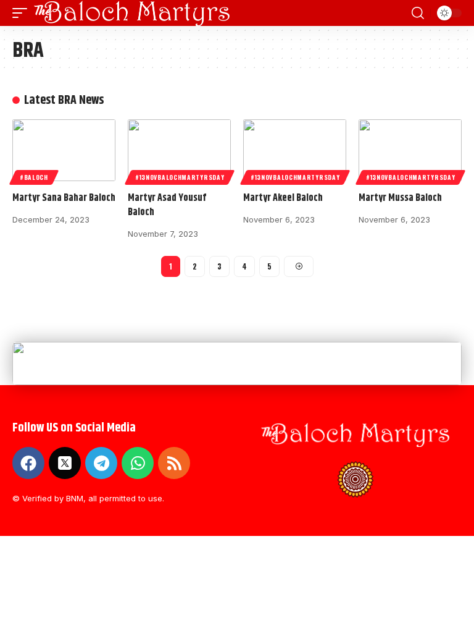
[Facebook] (28, 463)
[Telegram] (101, 463)
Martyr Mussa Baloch (400, 198)
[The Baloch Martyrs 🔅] (132, 13)
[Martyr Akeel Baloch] (294, 150)
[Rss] (174, 463)
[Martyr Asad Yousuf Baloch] (179, 150)
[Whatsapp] (138, 463)
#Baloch (34, 177)
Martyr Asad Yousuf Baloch (167, 205)
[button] (22, 13)
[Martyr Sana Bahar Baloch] (63, 150)
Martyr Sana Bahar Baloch (63, 198)
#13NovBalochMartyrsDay (179, 177)
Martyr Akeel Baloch (283, 198)
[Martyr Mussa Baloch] (410, 150)
